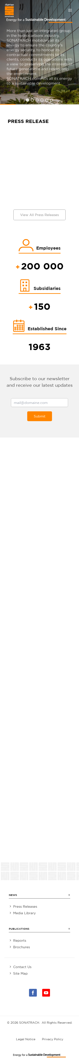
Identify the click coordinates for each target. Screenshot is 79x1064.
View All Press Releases (39, 215)
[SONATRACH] (9, 10)
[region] (39, 52)
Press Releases (25, 906)
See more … (23, 197)
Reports (19, 940)
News (13, 895)
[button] (27, 100)
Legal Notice (25, 1039)
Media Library (24, 913)
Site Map (20, 973)
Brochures (21, 947)
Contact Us (22, 967)
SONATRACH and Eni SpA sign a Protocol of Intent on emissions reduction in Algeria (39, 175)
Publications (19, 928)
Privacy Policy (52, 1039)
